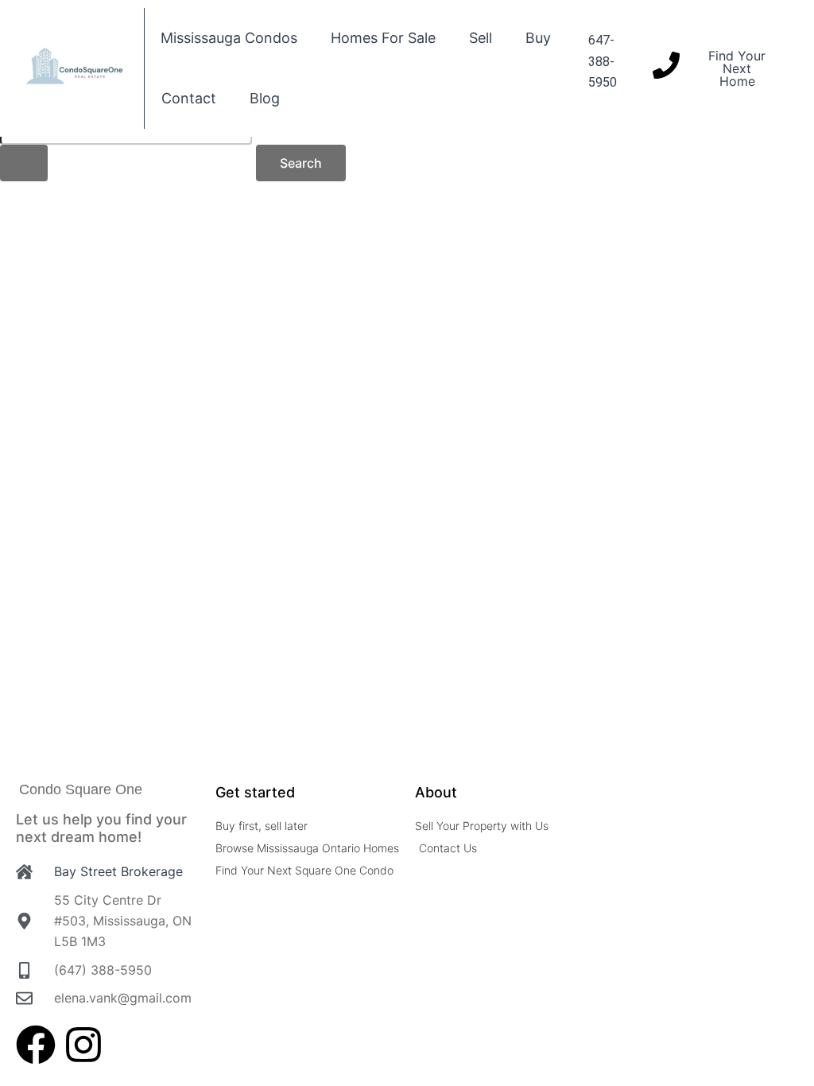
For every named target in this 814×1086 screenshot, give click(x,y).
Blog (265, 98)
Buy (538, 37)
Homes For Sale (383, 37)
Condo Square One (80, 789)
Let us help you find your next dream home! (101, 828)
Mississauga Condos (229, 37)
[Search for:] (126, 147)
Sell (480, 37)
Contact (188, 98)
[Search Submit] (24, 163)
